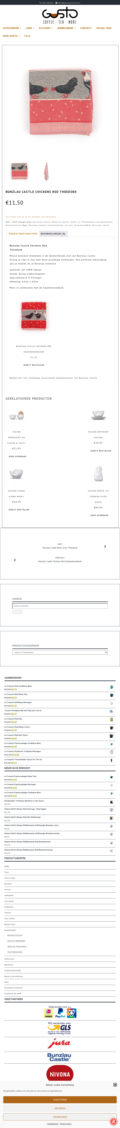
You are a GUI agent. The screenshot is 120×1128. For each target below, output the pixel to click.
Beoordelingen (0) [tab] (53, 233)
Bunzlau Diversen (15, 935)
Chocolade (9, 901)
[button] (115, 1084)
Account (45, 28)
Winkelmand (66, 28)
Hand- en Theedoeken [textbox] (60, 652)
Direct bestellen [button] (34, 365)
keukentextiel (55, 225)
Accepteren (60, 1099)
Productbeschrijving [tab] (23, 233)
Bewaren (8, 884)
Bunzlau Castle (41, 222)
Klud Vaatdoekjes (15, 952)
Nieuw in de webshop (13, 976)
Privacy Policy (66, 1124)
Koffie (6, 866)
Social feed (104, 28)
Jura (29, 28)
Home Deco (9, 959)
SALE (6, 982)
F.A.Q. (27, 36)
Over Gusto (10, 36)
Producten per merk (12, 993)
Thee (6, 872)
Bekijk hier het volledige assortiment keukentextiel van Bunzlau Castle (53, 377)
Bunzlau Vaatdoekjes (16, 941)
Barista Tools (9, 924)
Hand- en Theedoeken (83, 222)
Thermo (7, 913)
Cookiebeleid (52, 1124)
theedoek (79, 225)
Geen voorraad (18, 456)
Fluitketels (8, 907)
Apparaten (8, 964)
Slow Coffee (9, 918)
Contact (86, 28)
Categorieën (11, 28)
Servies (7, 889)
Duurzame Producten (13, 987)
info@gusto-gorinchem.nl (69, 3)
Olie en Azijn (9, 878)
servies (69, 225)
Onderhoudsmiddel (12, 970)
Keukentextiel (105, 222)
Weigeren (60, 1108)
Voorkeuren (60, 1116)
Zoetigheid (8, 895)
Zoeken (17, 611)
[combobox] (60, 652)
